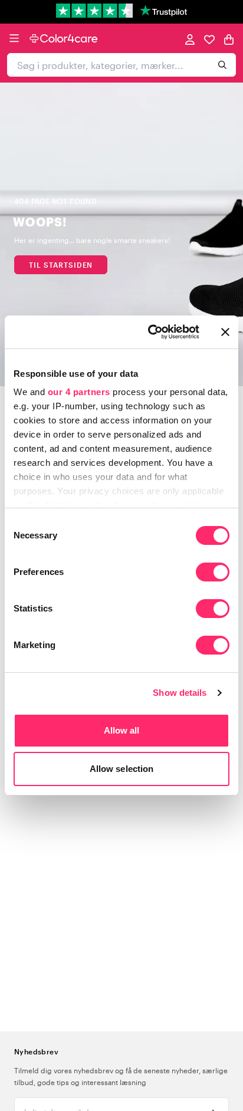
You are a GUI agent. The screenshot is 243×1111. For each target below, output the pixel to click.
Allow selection (122, 769)
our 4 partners (79, 392)
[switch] (212, 573)
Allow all (122, 730)
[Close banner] (225, 332)
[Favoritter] (209, 39)
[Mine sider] (190, 39)
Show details (179, 693)
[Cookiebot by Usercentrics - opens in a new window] (150, 332)
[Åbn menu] (14, 38)
